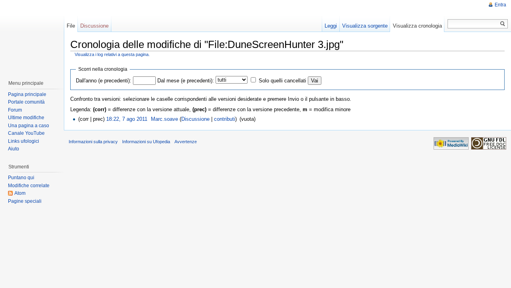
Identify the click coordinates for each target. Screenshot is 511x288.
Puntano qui (21, 177)
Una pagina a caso (28, 125)
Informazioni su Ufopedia (146, 141)
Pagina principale (27, 94)
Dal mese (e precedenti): (185, 81)
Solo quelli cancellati (282, 81)
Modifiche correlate (29, 185)
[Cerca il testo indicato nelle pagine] (502, 24)
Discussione (195, 119)
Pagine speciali (25, 201)
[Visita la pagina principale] (31, 36)
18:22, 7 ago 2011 (126, 119)
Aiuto (13, 149)
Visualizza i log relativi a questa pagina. (112, 54)
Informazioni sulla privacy (93, 141)
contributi (224, 119)
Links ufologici (23, 141)
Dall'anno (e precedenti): (103, 81)
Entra (500, 5)
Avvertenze (185, 141)
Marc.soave (164, 119)
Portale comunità (26, 102)
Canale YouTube (26, 133)
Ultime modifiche (26, 117)
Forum (15, 110)
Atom (20, 193)
